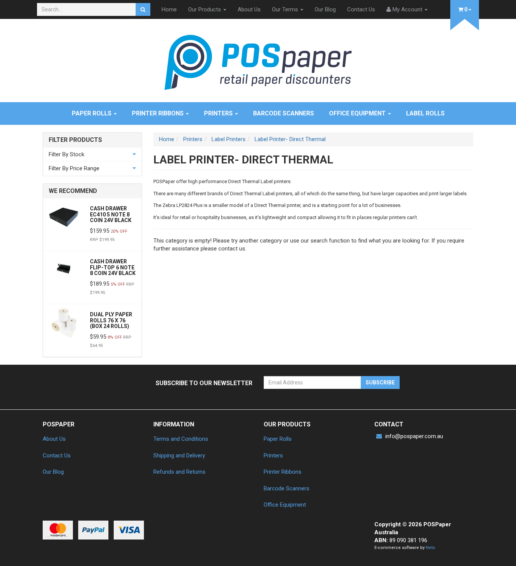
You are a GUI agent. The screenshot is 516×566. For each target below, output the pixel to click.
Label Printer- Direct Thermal (290, 139)
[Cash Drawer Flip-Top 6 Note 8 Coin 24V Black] (64, 269)
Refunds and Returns (179, 471)
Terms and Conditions (180, 438)
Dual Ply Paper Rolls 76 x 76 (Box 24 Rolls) (111, 320)
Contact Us (361, 9)
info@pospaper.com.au (413, 436)
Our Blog (325, 9)
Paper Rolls (92, 113)
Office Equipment (358, 113)
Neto (430, 547)
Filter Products (75, 140)
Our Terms (286, 9)
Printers (219, 113)
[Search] (143, 9)
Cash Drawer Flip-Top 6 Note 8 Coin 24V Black (113, 267)
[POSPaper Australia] (258, 62)
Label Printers (229, 139)
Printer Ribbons (158, 113)
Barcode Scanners (283, 113)
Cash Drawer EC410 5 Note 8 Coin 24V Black (110, 214)
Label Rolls (425, 113)
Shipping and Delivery (179, 455)
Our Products (205, 9)
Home (169, 9)
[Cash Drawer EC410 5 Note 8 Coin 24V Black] (64, 216)
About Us (249, 9)
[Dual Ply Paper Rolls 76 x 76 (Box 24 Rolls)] (64, 322)
